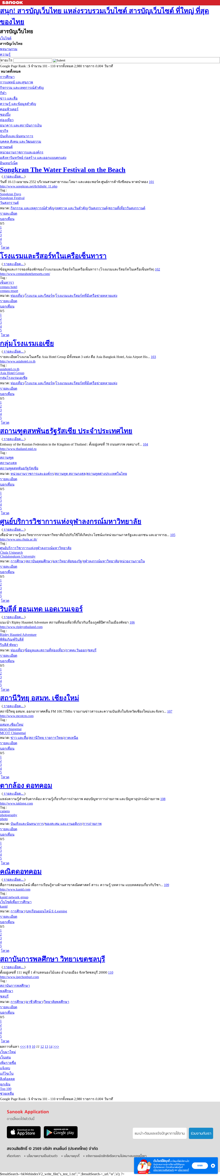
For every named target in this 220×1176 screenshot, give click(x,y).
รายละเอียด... (13, 176)
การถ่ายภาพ (92, 824)
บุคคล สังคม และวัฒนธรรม (20, 141)
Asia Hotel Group (12, 373)
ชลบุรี (92, 650)
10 (33, 1046)
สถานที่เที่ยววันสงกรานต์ (126, 208)
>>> (56, 1046)
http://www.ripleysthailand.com (21, 627)
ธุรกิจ (4, 131)
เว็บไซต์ (5, 38)
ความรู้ (5, 54)
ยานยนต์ (6, 147)
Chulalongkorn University (17, 556)
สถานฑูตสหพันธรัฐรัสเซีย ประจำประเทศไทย (66, 431)
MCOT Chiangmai (13, 733)
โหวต (5, 247)
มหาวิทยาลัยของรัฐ (67, 561)
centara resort (9, 291)
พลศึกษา (6, 991)
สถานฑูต (7, 457)
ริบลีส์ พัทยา (9, 645)
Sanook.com (13, 2)
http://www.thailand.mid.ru (18, 449)
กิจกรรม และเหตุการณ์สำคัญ (22, 87)
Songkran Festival (12, 198)
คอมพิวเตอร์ (9, 109)
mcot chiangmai (10, 729)
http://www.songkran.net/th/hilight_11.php (28, 186)
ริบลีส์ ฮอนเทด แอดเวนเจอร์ (41, 609)
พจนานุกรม (8, 49)
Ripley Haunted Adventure (18, 634)
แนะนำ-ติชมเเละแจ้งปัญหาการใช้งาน (160, 1134)
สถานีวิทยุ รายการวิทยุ (46, 738)
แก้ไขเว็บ (7, 1073)
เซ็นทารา (7, 282)
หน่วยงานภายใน (132, 561)
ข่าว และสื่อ (9, 98)
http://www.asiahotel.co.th (17, 361)
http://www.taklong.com (16, 803)
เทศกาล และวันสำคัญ (71, 208)
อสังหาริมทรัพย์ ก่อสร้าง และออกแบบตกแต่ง (33, 158)
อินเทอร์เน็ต (9, 163)
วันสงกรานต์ (9, 203)
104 (145, 444)
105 (172, 535)
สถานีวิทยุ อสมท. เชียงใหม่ (39, 698)
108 (162, 799)
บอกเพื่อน (7, 219)
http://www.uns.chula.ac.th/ (18, 539)
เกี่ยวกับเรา (13, 1156)
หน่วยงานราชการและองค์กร (21, 152)
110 (110, 972)
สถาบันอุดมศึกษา (39, 561)
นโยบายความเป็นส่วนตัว (163, 1170)
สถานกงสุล (8, 463)
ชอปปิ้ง (5, 114)
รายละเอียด (8, 213)
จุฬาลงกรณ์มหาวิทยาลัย (101, 561)
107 (169, 711)
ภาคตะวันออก (76, 650)
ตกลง (200, 1165)
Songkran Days (10, 194)
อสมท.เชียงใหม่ (11, 724)
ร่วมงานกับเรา (201, 1134)
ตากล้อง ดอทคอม (26, 785)
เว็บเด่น (5, 1057)
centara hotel (8, 287)
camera (5, 811)
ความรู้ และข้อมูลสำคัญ (18, 104)
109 (166, 885)
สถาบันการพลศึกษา (15, 985)
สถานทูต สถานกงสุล (70, 473)
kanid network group (14, 897)
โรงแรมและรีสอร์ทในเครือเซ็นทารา (53, 256)
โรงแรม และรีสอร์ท (40, 295)
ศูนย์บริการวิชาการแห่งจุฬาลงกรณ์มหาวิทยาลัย (70, 521)
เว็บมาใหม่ (8, 1052)
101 (151, 182)
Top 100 (5, 1089)
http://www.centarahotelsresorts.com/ (25, 274)
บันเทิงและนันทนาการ (16, 136)
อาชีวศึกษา (34, 1002)
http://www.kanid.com (15, 889)
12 (42, 1046)
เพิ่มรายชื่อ (8, 1063)
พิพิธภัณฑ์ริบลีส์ (12, 639)
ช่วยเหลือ (7, 1093)
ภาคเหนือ (71, 738)
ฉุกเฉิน (5, 1084)
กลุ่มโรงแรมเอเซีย (27, 343)
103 (153, 357)
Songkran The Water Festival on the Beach (62, 170)
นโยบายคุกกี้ (183, 1170)
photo (4, 819)
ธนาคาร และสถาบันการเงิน (21, 125)
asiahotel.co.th (9, 369)
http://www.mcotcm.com (17, 716)
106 (132, 622)
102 (157, 269)
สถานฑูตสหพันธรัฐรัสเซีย (19, 468)
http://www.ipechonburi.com (19, 977)
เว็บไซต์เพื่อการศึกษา (16, 902)
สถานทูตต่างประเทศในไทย (106, 473)
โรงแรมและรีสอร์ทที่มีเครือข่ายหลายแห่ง (86, 295)
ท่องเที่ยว (7, 120)
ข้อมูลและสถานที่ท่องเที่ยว (45, 650)
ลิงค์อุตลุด (7, 1079)
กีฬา (3, 93)
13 (46, 1046)
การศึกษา (7, 77)
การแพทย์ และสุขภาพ (16, 82)
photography (8, 815)
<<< (23, 1046)
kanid (4, 906)
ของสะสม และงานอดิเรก (63, 824)
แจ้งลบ (5, 1068)
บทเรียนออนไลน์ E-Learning (46, 911)
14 (50, 1046)
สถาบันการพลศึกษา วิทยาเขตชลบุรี (52, 959)
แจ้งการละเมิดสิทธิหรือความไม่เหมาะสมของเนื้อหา (116, 1156)
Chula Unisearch (11, 552)
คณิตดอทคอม (21, 871)
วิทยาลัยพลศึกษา (56, 1002)
